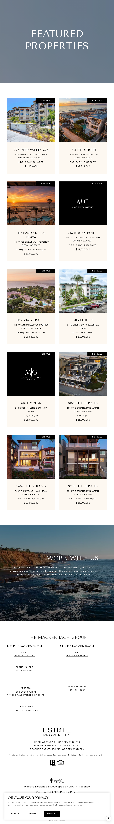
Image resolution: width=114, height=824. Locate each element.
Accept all (52, 814)
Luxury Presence (79, 786)
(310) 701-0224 (77, 690)
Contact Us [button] (85, 589)
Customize (34, 814)
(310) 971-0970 (24, 670)
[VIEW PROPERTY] (31, 133)
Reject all (16, 814)
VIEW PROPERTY (31, 135)
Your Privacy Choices (57, 821)
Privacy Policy (69, 792)
